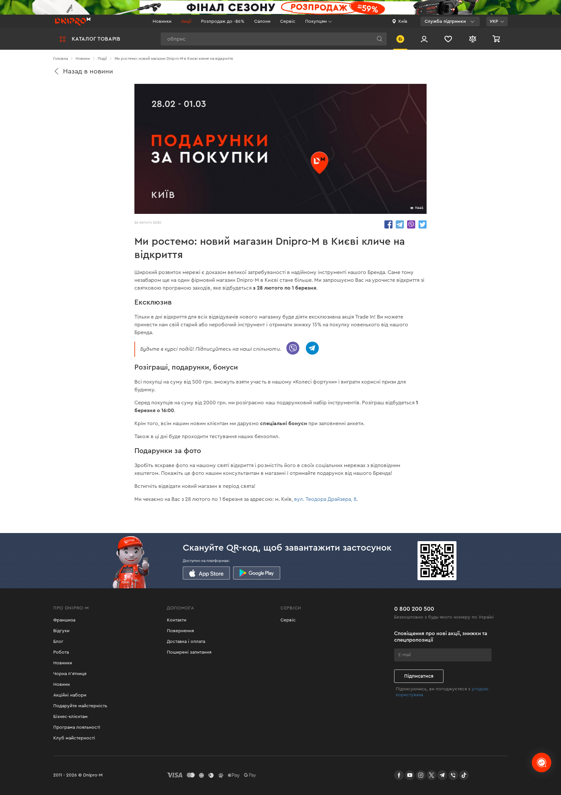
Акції (186, 21)
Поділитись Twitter (422, 224)
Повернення (180, 631)
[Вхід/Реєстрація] (424, 39)
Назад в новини (88, 71)
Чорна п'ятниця (69, 673)
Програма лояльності (76, 727)
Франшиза (64, 620)
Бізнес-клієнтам (70, 716)
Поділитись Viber (411, 224)
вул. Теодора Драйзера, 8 (325, 499)
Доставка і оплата (186, 641)
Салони (262, 21)
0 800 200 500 (414, 609)
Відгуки (61, 631)
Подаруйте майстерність (80, 706)
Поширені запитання (189, 652)
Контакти (176, 620)
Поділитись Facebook (388, 224)
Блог (58, 641)
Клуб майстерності (74, 738)
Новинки (162, 21)
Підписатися (418, 676)
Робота (61, 652)
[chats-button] (541, 762)
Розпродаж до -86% (222, 21)
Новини (61, 684)
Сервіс (287, 21)
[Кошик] (497, 39)
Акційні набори (69, 695)
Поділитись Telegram (400, 224)
